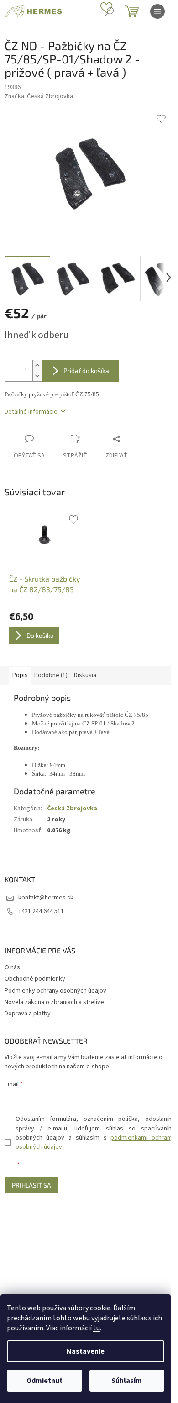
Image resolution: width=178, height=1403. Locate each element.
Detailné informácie (31, 411)
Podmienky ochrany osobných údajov (55, 990)
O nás (12, 967)
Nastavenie (86, 1351)
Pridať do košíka (86, 370)
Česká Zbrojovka (72, 808)
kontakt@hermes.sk (45, 897)
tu (96, 1328)
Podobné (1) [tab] (51, 675)
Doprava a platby (28, 1013)
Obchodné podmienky (35, 978)
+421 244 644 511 (41, 911)
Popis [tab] (20, 675)
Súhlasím (126, 1381)
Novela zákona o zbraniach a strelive (54, 1002)
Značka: (39, 96)
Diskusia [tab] (85, 675)
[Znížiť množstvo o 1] (37, 376)
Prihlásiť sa (31, 1185)
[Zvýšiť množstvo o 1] (37, 365)
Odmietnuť (44, 1381)
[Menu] (157, 11)
